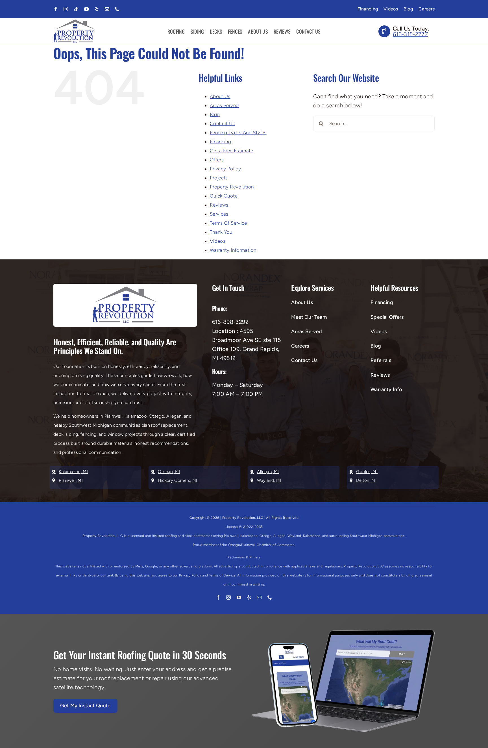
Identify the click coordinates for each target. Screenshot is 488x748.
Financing (220, 141)
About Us (220, 96)
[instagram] (66, 9)
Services (219, 214)
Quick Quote (224, 196)
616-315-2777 (410, 34)
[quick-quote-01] (343, 632)
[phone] (117, 9)
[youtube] (86, 9)
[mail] (107, 9)
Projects (219, 178)
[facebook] (55, 9)
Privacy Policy (225, 169)
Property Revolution (232, 187)
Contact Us (222, 123)
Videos (217, 241)
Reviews (219, 205)
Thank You (221, 232)
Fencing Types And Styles (238, 132)
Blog (215, 114)
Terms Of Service (228, 223)
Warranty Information (233, 250)
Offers (217, 159)
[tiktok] (76, 9)
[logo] (74, 22)
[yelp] (96, 9)
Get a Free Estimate (231, 150)
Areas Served (224, 105)
